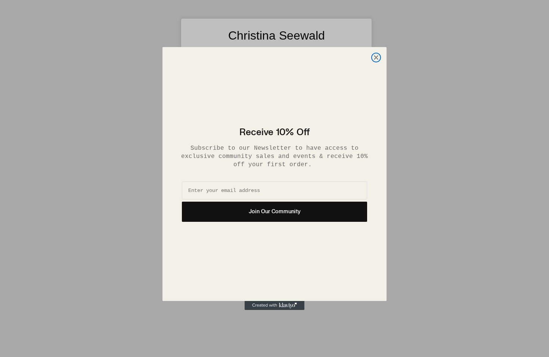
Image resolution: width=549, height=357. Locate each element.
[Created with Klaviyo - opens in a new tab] (274, 305)
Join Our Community (275, 211)
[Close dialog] (376, 57)
